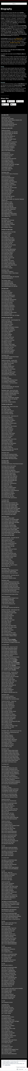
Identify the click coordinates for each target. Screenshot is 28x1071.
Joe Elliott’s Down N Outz (15, 42)
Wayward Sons (19, 38)
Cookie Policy (7, 1064)
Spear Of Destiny (18, 39)
